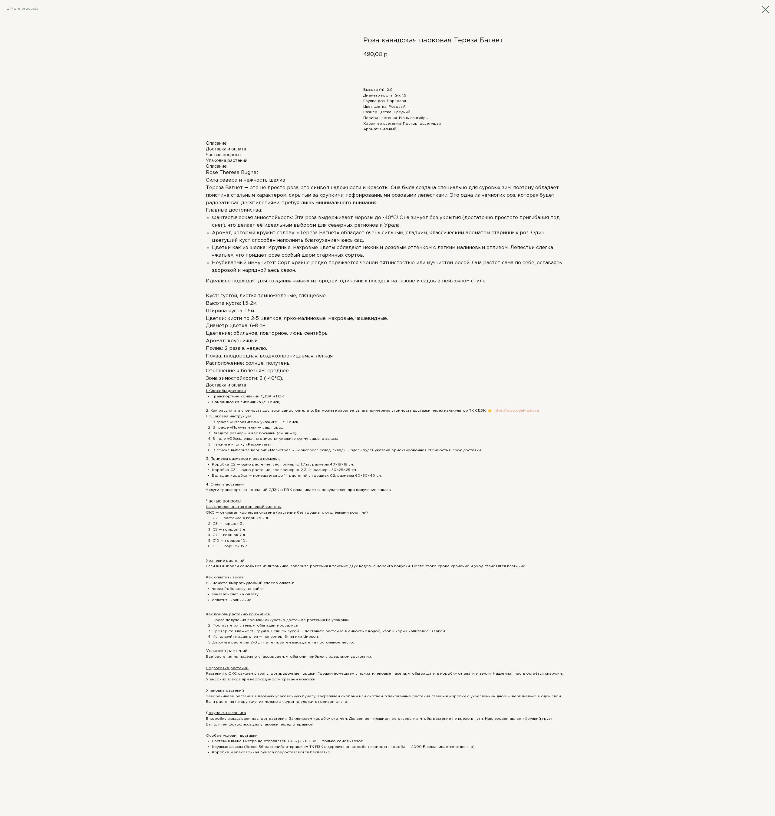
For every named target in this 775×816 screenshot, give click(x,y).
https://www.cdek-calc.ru (515, 410)
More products (24, 8)
